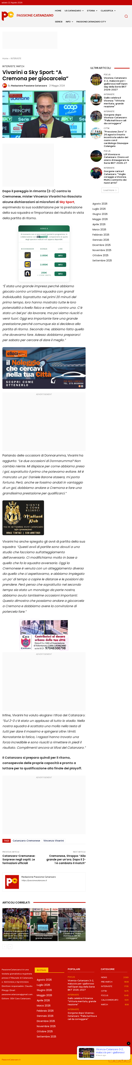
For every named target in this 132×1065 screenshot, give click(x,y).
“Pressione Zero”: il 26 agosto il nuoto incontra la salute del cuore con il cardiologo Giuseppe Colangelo (116, 139)
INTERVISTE (16, 58)
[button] (126, 16)
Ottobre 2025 (100, 255)
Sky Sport (66, 202)
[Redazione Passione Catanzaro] (5, 85)
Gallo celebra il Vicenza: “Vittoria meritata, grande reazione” (44, 935)
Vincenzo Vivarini (53, 840)
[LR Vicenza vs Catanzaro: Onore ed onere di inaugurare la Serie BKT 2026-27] (96, 156)
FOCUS (15, 928)
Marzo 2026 (99, 229)
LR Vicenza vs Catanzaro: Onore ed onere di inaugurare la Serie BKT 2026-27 (116, 158)
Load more (108, 190)
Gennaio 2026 (100, 240)
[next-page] (10, 946)
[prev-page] (4, 946)
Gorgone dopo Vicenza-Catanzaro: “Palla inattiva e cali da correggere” (72, 934)
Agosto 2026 (99, 203)
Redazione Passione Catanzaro (29, 86)
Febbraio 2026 (100, 234)
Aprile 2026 (99, 224)
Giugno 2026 (100, 214)
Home (5, 58)
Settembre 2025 (102, 260)
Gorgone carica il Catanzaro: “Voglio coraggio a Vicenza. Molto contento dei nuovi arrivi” (115, 177)
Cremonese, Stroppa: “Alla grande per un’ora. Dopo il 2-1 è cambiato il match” (66, 859)
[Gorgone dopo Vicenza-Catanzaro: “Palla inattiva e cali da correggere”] (72, 924)
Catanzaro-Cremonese (26, 840)
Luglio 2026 (99, 209)
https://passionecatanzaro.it (34, 880)
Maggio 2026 (100, 219)
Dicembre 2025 (101, 245)
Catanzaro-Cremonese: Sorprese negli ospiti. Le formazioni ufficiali (18, 859)
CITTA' (107, 128)
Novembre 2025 (101, 250)
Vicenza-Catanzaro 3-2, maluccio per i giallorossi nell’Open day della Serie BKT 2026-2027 (16, 934)
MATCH (20, 66)
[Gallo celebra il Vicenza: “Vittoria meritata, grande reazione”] (44, 924)
